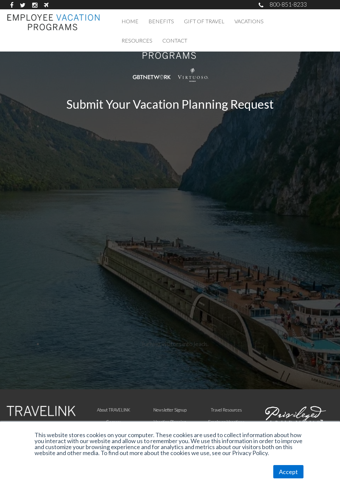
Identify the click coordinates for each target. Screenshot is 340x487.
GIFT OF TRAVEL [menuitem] (204, 21)
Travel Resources (226, 410)
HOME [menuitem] (130, 21)
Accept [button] (288, 471)
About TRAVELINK (113, 410)
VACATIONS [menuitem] (249, 21)
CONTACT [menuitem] (174, 40)
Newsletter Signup (170, 410)
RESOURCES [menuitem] (137, 40)
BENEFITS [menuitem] (161, 21)
